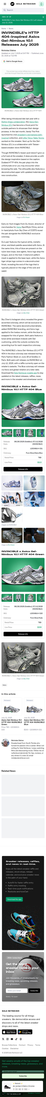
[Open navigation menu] (5, 4)
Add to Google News (14, 61)
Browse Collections (9, 1045)
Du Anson (26, 217)
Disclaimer (14, 1048)
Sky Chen (26, 313)
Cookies (5, 1048)
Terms (37, 1045)
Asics (19, 227)
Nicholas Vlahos (8, 50)
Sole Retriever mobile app (25, 373)
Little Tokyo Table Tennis (33, 138)
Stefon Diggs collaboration (13, 122)
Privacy (30, 1045)
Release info (23, 469)
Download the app (14, 899)
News (11, 28)
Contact (22, 1045)
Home (3, 28)
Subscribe (34, 991)
